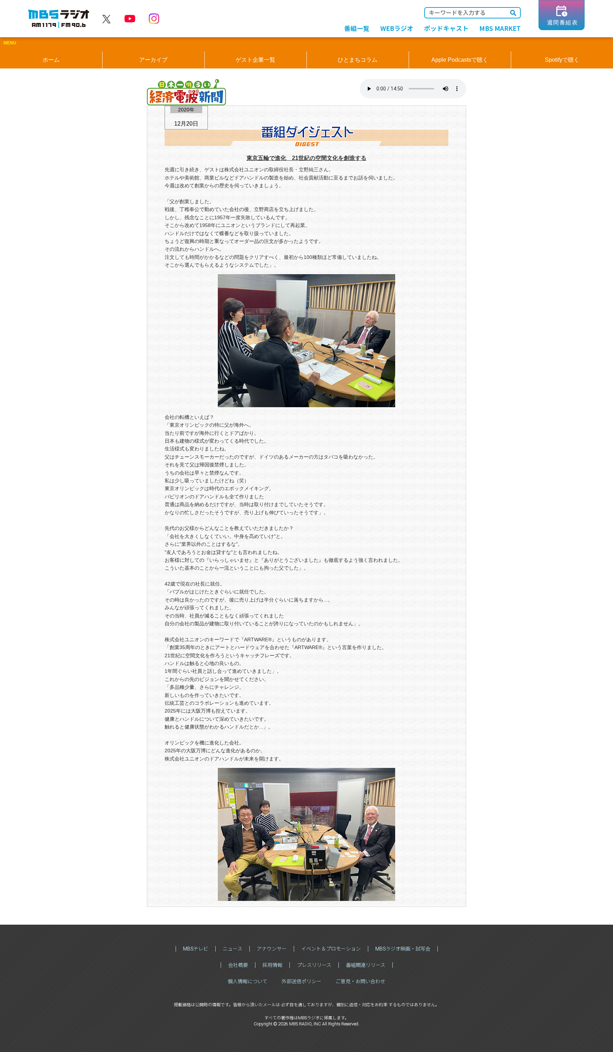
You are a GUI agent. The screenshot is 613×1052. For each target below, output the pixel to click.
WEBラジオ (396, 28)
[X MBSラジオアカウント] (106, 19)
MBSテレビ (195, 949)
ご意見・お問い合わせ (360, 981)
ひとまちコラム (357, 60)
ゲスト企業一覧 (255, 60)
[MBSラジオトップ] (58, 19)
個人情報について (247, 981)
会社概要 (238, 965)
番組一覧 (357, 28)
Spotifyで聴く (562, 60)
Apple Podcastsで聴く (459, 60)
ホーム (51, 60)
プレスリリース (314, 965)
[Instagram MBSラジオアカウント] (154, 19)
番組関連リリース (365, 965)
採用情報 (272, 965)
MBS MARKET (500, 28)
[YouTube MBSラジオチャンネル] (130, 19)
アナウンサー (272, 949)
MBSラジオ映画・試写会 (402, 949)
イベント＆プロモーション (331, 949)
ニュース (232, 949)
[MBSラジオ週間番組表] (562, 27)
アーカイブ (153, 60)
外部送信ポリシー (301, 981)
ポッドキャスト (446, 28)
